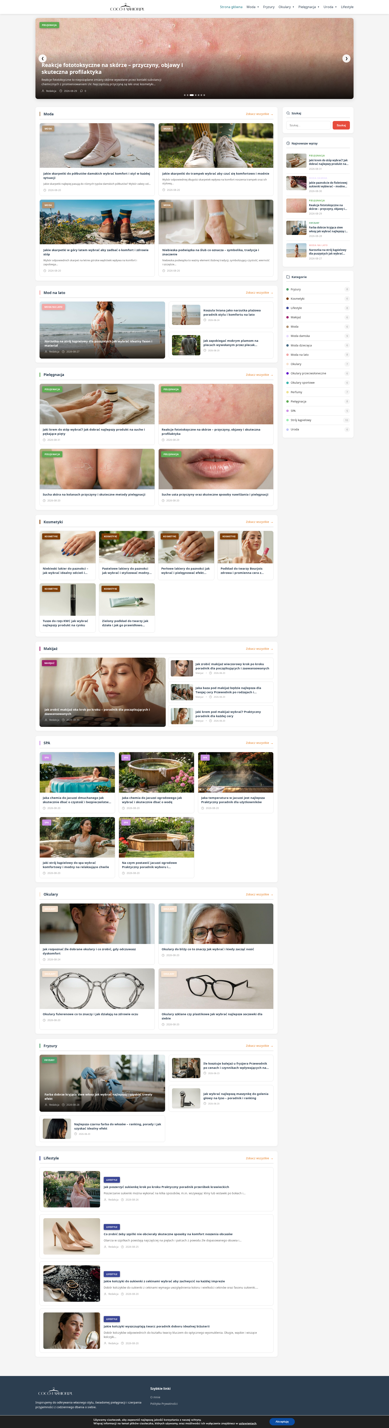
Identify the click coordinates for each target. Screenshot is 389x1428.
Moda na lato (300, 355)
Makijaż (51, 648)
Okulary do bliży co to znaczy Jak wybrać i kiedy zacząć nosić (208, 949)
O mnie (155, 1397)
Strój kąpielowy (301, 420)
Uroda (330, 7)
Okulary (286, 7)
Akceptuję (282, 1422)
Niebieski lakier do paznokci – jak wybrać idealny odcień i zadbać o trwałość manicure (65, 572)
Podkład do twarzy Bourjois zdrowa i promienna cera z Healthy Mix (241, 572)
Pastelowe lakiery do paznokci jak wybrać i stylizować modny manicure (125, 572)
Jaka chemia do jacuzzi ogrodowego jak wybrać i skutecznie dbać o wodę (152, 800)
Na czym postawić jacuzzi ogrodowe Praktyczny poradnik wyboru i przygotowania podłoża (149, 867)
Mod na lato (54, 292)
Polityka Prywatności (164, 1404)
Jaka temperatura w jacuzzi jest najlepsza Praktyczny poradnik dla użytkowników (233, 800)
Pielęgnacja (309, 7)
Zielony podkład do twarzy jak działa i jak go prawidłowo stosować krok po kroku (125, 625)
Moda (253, 7)
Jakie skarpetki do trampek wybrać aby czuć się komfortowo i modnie (215, 173)
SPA (47, 742)
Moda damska (300, 336)
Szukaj (341, 125)
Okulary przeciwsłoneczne (308, 373)
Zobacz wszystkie (257, 114)
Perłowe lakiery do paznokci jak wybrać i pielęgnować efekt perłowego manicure (185, 572)
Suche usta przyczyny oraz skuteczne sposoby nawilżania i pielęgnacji (215, 494)
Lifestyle (347, 7)
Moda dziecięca (301, 345)
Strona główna (231, 7)
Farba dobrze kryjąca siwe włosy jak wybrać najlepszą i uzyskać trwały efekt (112, 68)
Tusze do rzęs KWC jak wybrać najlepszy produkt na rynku (65, 623)
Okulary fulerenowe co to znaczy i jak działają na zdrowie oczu (90, 1014)
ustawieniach (247, 1423)
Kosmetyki (53, 521)
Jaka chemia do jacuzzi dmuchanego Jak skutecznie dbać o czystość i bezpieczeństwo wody (76, 802)
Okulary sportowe (303, 382)
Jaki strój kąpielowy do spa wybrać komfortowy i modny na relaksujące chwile (76, 865)
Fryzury (269, 7)
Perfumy (296, 392)
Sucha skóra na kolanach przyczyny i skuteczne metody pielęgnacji (94, 494)
